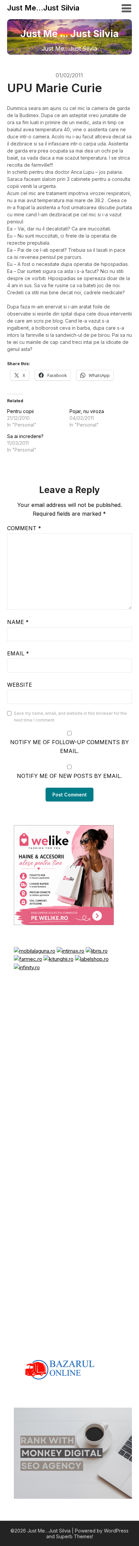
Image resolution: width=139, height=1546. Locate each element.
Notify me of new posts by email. (69, 775)
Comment (24, 528)
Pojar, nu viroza (87, 411)
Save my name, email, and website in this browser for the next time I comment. (70, 717)
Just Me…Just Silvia (43, 7)
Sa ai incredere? (25, 436)
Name (18, 622)
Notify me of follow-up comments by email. (69, 746)
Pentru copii (20, 411)
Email (18, 653)
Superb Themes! (74, 1536)
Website (19, 684)
